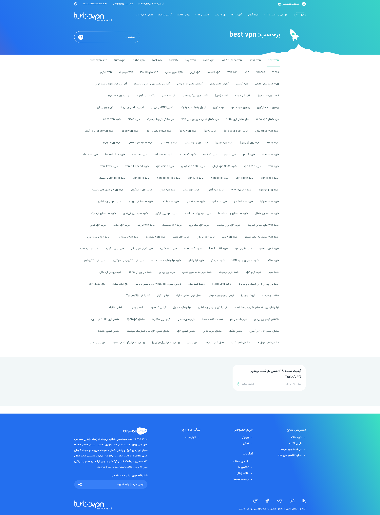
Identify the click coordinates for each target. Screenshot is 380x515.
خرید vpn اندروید (195, 201)
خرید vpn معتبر (181, 237)
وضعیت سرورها (241, 479)
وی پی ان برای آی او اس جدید (128, 343)
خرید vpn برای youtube (197, 213)
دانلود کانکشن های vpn (289, 455)
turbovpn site (98, 60)
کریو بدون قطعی (186, 319)
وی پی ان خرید (97, 343)
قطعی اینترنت (136, 307)
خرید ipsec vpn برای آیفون (99, 131)
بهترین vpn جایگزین (268, 107)
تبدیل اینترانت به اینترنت (193, 107)
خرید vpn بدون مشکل (267, 213)
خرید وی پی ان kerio (140, 272)
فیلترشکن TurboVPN (138, 295)
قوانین (245, 443)
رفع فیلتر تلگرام (120, 284)
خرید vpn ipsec (270, 178)
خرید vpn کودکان (206, 237)
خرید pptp (230, 154)
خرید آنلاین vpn (243, 248)
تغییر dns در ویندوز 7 (132, 107)
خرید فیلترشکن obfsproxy (166, 260)
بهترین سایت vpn (240, 107)
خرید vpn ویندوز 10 (128, 237)
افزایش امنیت (242, 96)
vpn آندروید (213, 72)
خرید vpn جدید (121, 225)
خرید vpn (273, 166)
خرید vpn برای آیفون (166, 213)
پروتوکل (245, 437)
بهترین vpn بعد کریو (118, 96)
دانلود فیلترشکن (196, 284)
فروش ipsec (248, 295)
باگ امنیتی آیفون (146, 96)
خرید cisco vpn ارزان (267, 131)
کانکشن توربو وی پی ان (266, 319)
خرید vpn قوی (230, 237)
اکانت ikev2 (221, 96)
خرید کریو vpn (253, 272)
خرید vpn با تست (169, 201)
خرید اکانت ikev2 (218, 248)
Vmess (260, 72)
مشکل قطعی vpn (186, 331)
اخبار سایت (190, 437)
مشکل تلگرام (235, 331)
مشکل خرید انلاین (212, 331)
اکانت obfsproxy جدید (195, 96)
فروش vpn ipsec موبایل (221, 295)
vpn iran (232, 72)
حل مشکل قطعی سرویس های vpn (200, 119)
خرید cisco (134, 119)
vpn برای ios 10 (149, 72)
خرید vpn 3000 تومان (224, 166)
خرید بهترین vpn (89, 248)
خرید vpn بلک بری (199, 225)
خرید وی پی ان (167, 272)
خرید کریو (274, 272)
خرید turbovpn (89, 154)
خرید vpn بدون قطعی (109, 201)
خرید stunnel (139, 154)
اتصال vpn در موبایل (268, 96)
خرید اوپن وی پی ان (142, 248)
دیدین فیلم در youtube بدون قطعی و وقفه (158, 284)
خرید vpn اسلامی (243, 201)
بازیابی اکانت (183, 15)
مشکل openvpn (135, 319)
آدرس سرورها (165, 15)
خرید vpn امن (219, 201)
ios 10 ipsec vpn (232, 60)
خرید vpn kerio (220, 178)
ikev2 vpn (255, 60)
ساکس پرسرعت (270, 295)
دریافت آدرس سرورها (291, 449)
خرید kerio (273, 143)
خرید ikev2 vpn (188, 131)
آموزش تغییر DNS (219, 84)
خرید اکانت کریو (168, 248)
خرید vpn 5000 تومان (193, 166)
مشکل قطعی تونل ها (268, 343)
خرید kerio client (250, 143)
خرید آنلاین (253, 15)
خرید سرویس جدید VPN (245, 260)
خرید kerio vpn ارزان (196, 143)
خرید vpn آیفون (215, 190)
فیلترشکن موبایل (182, 307)
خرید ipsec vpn (130, 131)
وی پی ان (192, 343)
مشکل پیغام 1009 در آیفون (264, 331)
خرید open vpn (112, 143)
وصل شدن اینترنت (214, 343)
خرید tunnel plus (115, 154)
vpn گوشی (242, 84)
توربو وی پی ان (105, 107)
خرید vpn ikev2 (109, 166)
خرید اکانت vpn (192, 248)
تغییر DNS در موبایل (162, 107)
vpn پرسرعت (126, 72)
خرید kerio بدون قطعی (140, 143)
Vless (275, 72)
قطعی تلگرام (115, 307)
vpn (247, 72)
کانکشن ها (203, 15)
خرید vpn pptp (141, 178)
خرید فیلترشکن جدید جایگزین (128, 260)
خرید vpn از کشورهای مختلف (108, 190)
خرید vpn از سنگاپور (141, 190)
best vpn (273, 60)
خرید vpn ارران (191, 190)
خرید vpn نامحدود (156, 237)
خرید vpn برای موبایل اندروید (263, 225)
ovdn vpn (209, 60)
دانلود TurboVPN (221, 284)
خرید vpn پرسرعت (172, 225)
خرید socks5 (210, 154)
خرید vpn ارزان (168, 190)
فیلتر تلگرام (163, 295)
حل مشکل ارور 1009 (237, 119)
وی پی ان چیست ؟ (277, 15)
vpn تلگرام (106, 72)
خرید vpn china (165, 166)
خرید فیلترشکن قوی (94, 260)
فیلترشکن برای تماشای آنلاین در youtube (256, 307)
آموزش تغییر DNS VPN (189, 84)
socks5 (173, 60)
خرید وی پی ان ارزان (110, 272)
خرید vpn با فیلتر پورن (140, 201)
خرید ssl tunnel (163, 154)
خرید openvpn (270, 154)
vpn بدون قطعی (174, 72)
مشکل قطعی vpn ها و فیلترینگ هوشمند (148, 331)
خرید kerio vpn (224, 143)
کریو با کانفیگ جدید (212, 319)
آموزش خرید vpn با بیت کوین (111, 84)
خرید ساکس (272, 260)
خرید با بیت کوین (114, 248)
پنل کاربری (221, 15)
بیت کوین (218, 107)
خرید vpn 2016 (252, 166)
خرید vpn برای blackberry (233, 213)
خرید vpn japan (245, 178)
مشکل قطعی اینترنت (108, 331)
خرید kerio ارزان (169, 143)
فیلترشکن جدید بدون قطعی (212, 307)
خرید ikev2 (210, 131)
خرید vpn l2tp (196, 178)
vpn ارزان (195, 72)
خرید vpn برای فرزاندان (135, 213)
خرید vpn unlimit (269, 190)
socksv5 (157, 60)
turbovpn (119, 60)
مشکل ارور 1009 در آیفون (105, 319)
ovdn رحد (190, 60)
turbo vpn (139, 60)
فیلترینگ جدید (158, 307)
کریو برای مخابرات (161, 319)
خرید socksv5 (188, 154)
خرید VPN (296, 437)
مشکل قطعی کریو (240, 343)
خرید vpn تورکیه (146, 225)
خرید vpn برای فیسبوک (103, 213)
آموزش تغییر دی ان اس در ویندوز (152, 84)
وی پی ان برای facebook (166, 343)
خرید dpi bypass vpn (235, 131)
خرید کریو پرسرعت (229, 272)
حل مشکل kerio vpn (267, 119)
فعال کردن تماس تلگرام (188, 295)
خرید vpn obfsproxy (169, 178)
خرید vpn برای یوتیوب (228, 225)
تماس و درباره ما (144, 15)
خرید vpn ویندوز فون (98, 237)
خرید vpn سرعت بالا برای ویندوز (262, 237)
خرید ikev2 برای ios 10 (159, 131)
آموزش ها (236, 15)
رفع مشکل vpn (97, 284)
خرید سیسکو (217, 260)
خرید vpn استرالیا (269, 201)
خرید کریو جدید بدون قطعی (197, 272)
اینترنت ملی (168, 96)
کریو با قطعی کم (238, 319)
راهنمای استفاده (241, 461)
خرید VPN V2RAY (241, 190)
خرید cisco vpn (112, 119)
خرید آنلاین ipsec (269, 248)
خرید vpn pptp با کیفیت (112, 178)
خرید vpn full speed (137, 166)
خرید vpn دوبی (98, 225)
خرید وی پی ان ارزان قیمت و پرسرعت (258, 284)
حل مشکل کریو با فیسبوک (160, 119)
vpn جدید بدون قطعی (267, 84)
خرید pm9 (249, 154)
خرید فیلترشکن (196, 260)
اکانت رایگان (243, 473)
